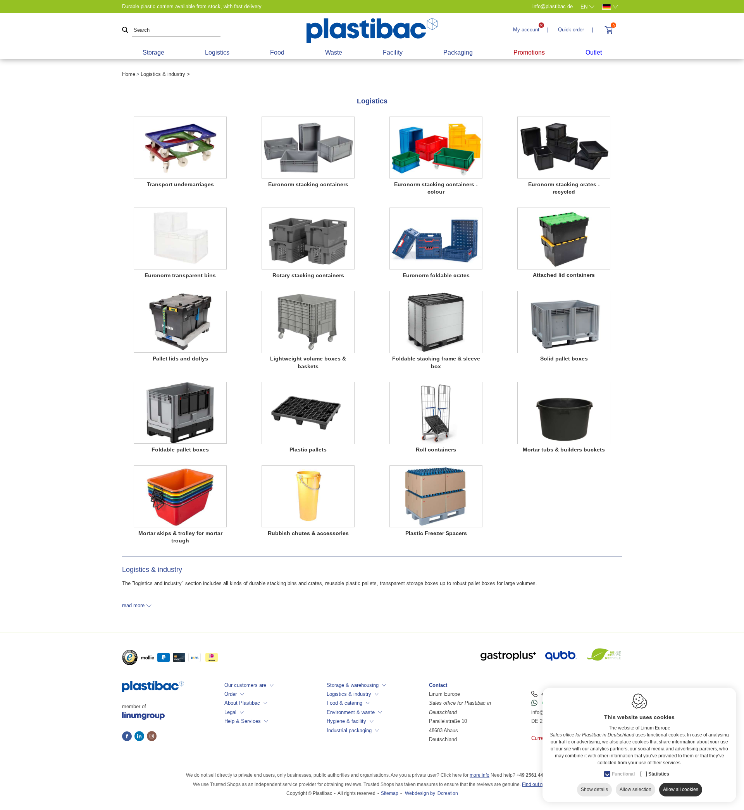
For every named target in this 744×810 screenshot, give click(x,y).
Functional (623, 774)
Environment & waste (351, 712)
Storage (153, 52)
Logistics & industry (349, 694)
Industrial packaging (349, 730)
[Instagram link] (152, 736)
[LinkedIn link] (140, 736)
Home (128, 74)
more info (479, 775)
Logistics (217, 52)
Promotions (529, 52)
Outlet (594, 52)
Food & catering (344, 703)
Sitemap (389, 793)
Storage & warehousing (353, 685)
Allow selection (635, 789)
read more (133, 605)
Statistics (658, 774)
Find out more (536, 784)
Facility (393, 52)
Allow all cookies (680, 789)
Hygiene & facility (346, 721)
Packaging (458, 52)
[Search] (125, 30)
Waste (333, 52)
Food (277, 52)
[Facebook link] (128, 736)
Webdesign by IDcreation (431, 793)
